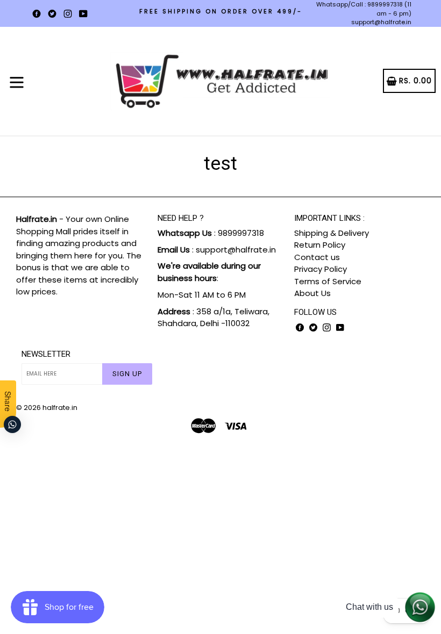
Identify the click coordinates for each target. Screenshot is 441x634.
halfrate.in (59, 407)
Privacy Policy (320, 269)
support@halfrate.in (381, 22)
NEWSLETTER (46, 354)
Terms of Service (327, 281)
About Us (312, 293)
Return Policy (319, 244)
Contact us (317, 257)
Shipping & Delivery (331, 233)
